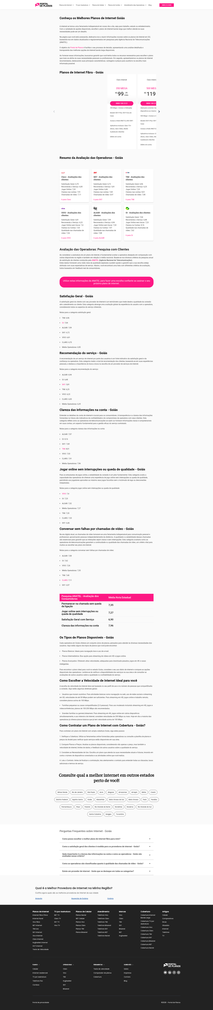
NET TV (56, 915)
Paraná (87, 807)
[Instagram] (178, 972)
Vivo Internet (37, 936)
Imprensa (127, 973)
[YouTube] (165, 972)
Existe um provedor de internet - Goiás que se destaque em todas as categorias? (98, 871)
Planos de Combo (114, 5)
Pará (144, 799)
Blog (150, 5)
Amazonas (123, 792)
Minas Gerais (62, 792)
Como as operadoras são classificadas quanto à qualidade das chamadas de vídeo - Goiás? (102, 863)
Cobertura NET (146, 944)
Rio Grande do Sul (144, 807)
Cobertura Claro (147, 931)
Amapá (134, 792)
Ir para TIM (130, 199)
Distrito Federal (62, 799)
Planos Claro (80, 925)
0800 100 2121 (122, 103)
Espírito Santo (77, 799)
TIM (63, 449)
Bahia (144, 792)
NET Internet (37, 925)
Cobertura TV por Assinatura (147, 922)
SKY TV (56, 922)
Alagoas (111, 792)
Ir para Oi (129, 235)
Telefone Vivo (103, 915)
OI (63, 323)
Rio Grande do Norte (102, 807)
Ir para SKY (98, 199)
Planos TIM (80, 929)
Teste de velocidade (101, 969)
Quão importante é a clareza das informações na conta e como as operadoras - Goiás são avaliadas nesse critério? (102, 855)
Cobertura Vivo (146, 927)
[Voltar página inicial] (43, 5)
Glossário (165, 925)
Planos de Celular (98, 5)
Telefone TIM (103, 922)
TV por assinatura (39, 977)
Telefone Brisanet (104, 925)
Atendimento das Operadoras (134, 5)
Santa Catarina (95, 814)
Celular (165, 915)
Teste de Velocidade (41, 949)
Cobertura (145, 911)
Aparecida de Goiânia (79, 898)
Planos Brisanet (82, 932)
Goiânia (110, 898)
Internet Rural (38, 918)
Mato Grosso (133, 799)
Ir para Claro (66, 199)
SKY (63, 384)
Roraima (130, 807)
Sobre (126, 969)
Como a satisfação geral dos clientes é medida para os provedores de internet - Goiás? (101, 846)
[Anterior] (54, 111)
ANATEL (95, 260)
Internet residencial (40, 973)
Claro (121, 918)
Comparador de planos (102, 973)
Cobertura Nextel (147, 948)
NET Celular (80, 918)
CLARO (65, 580)
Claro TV (57, 918)
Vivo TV (57, 925)
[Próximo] (159, 111)
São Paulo (91, 792)
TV (163, 936)
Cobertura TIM (146, 934)
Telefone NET (103, 932)
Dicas (164, 922)
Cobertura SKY (146, 937)
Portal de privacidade (41, 1002)
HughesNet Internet (40, 942)
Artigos (165, 911)
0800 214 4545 (166, 5)
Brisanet (122, 929)
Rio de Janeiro (77, 792)
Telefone (165, 932)
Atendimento (103, 911)
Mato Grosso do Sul (116, 799)
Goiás (90, 799)
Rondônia (118, 807)
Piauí (78, 807)
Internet (165, 929)
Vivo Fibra (36, 922)
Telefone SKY (103, 929)
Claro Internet (38, 939)
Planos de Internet (65, 5)
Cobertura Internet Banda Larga (148, 916)
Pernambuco (67, 807)
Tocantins (120, 814)
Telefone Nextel (104, 936)
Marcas (122, 911)
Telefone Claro (103, 918)
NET (120, 932)
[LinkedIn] (170, 972)
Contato (127, 977)
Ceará (153, 792)
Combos (36, 985)
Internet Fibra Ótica (40, 915)
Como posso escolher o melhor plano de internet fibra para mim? (91, 839)
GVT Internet (37, 946)
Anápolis (38, 898)
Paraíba (154, 799)
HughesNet (123, 936)
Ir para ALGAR (99, 238)
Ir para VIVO (66, 238)
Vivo (120, 915)
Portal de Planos (76, 48)
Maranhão (100, 799)
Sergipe (108, 814)
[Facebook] (174, 972)
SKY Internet (37, 932)
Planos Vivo (80, 922)
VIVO (64, 494)
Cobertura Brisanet (148, 941)
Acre (101, 792)
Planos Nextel (81, 915)
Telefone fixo (38, 981)
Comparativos (167, 918)
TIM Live (36, 929)
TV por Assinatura (82, 5)
